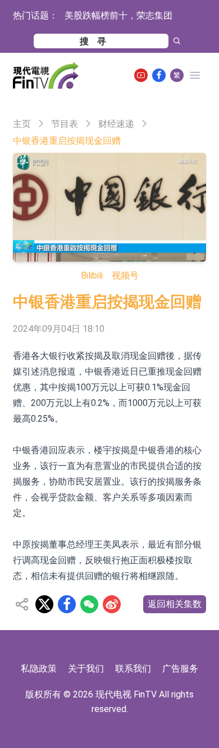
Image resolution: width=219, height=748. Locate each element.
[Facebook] (159, 75)
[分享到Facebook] (67, 604)
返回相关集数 (175, 604)
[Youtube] (141, 75)
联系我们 (133, 668)
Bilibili (92, 275)
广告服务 (180, 668)
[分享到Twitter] (44, 604)
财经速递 (116, 123)
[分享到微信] (89, 604)
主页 (22, 123)
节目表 (64, 123)
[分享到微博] (112, 604)
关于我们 (86, 668)
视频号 (125, 275)
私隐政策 (39, 668)
